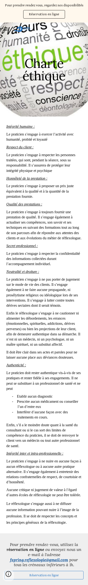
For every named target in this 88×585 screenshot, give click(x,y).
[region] (44, 11)
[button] (5, 29)
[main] (44, 69)
